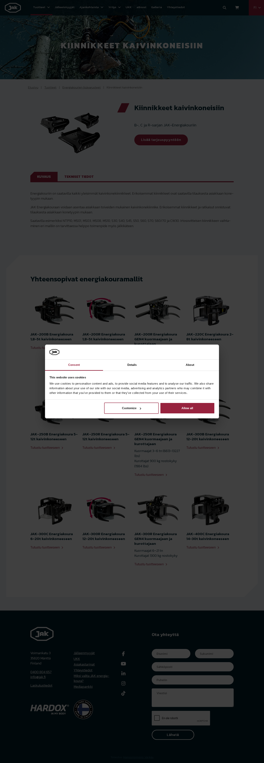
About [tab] (190, 364)
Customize (129, 408)
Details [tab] (132, 364)
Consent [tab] (74, 364)
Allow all (187, 408)
